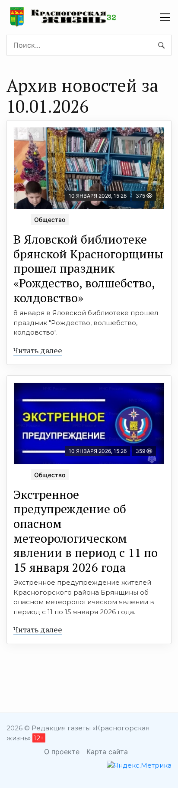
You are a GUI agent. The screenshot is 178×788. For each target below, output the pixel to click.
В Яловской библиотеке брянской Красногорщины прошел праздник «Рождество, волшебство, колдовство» (88, 268)
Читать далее (37, 350)
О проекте (61, 751)
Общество (49, 219)
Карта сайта (107, 751)
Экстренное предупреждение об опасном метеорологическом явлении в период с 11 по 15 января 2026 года (85, 530)
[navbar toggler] (165, 17)
